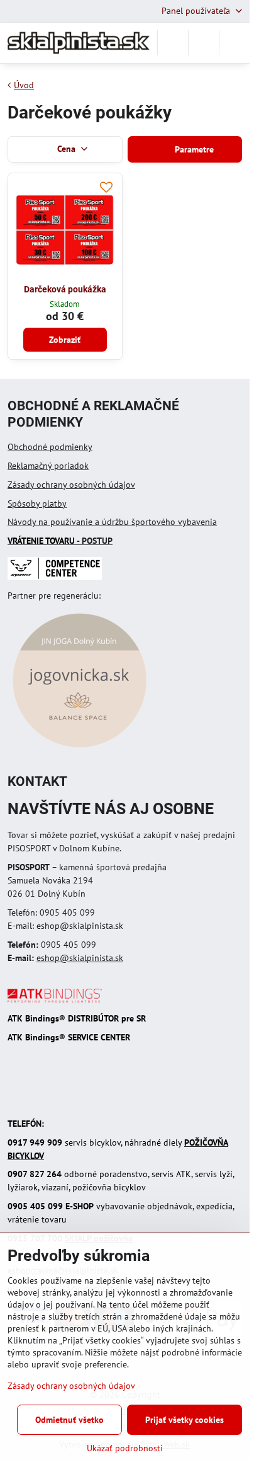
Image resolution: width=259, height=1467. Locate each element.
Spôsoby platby (37, 503)
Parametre (193, 149)
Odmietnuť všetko (69, 1419)
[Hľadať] (173, 42)
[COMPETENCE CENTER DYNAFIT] (55, 576)
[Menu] (234, 42)
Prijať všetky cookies (184, 1419)
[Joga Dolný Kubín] (80, 749)
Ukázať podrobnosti (125, 1448)
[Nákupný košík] (204, 42)
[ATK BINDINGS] (55, 999)
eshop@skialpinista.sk (79, 958)
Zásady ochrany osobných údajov (71, 484)
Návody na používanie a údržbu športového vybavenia (112, 521)
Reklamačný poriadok (48, 465)
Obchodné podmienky (50, 446)
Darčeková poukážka (65, 289)
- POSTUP (60, 540)
